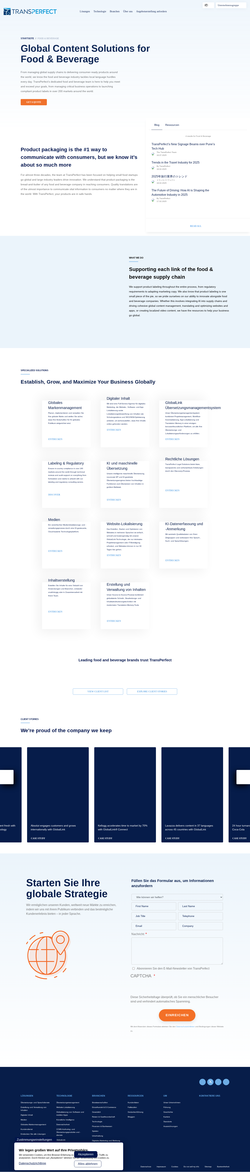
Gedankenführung (135, 1112)
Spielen (95, 1131)
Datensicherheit (63, 1124)
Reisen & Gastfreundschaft (103, 1117)
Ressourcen (135, 1096)
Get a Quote (33, 102)
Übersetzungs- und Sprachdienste (35, 1103)
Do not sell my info (191, 1167)
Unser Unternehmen (171, 1103)
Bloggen (131, 1117)
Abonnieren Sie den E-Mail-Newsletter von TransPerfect (172, 968)
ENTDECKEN (55, 439)
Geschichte (168, 1112)
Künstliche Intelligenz (65, 1120)
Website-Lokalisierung (65, 1107)
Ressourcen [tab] (172, 124)
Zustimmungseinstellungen (34, 1139)
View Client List (98, 691)
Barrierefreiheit (223, 1167)
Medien (24, 1120)
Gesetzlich (96, 1112)
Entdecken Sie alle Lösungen (33, 1134)
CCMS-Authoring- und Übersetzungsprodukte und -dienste (68, 1132)
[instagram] (218, 1082)
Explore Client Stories (152, 691)
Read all (196, 226)
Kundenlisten (133, 1103)
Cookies (174, 1167)
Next (229, 674)
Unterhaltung (97, 1136)
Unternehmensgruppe (228, 5)
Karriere (166, 1117)
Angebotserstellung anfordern (151, 11)
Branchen (115, 11)
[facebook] (202, 1082)
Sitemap (208, 1167)
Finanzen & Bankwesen (102, 1126)
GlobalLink (60, 1140)
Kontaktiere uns (209, 1096)
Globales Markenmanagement (33, 1124)
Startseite (27, 38)
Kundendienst (27, 1129)
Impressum (161, 1167)
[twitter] (210, 1082)
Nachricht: (138, 934)
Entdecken (172, 490)
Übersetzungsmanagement (67, 1103)
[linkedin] (226, 1082)
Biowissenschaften (100, 1103)
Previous (21, 674)
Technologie (100, 11)
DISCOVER (54, 494)
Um (165, 1096)
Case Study (38, 838)
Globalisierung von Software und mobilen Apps (70, 1113)
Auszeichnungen (170, 1126)
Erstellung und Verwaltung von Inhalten (33, 1108)
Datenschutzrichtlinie (32, 1163)
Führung (167, 1107)
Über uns (128, 11)
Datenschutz (146, 1167)
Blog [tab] (156, 124)
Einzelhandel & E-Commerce (104, 1107)
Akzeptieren (86, 1154)
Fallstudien (132, 1107)
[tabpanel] (125, 66)
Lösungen (85, 11)
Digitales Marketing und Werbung (106, 1141)
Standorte (167, 1122)
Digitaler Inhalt (27, 1115)
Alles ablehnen (88, 1163)
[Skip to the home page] (30, 11)
